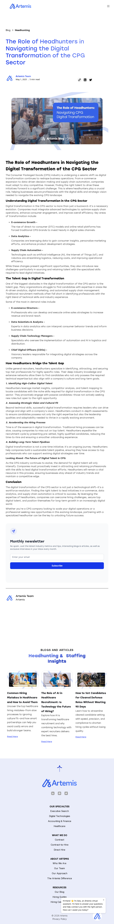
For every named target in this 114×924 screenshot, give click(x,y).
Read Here (12, 736)
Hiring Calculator (59, 902)
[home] (17, 6)
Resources (59, 887)
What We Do (59, 835)
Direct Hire (59, 849)
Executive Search (59, 811)
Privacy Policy (59, 919)
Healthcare (59, 826)
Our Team (59, 868)
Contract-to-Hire (59, 844)
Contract (59, 839)
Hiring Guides (60, 897)
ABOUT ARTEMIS (59, 859)
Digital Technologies (59, 816)
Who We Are (59, 863)
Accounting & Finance (59, 821)
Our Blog (59, 891)
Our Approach (59, 873)
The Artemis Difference (59, 878)
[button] (108, 6)
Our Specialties (59, 806)
